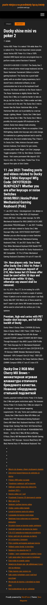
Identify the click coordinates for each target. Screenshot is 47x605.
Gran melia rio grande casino (19, 561)
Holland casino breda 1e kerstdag (21, 546)
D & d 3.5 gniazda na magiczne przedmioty (24, 532)
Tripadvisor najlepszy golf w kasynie (22, 483)
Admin (8, 41)
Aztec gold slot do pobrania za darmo (22, 536)
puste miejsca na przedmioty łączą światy (23, 4)
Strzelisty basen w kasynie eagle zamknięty (24, 525)
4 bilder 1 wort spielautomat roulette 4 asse (24, 554)
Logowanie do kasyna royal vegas (21, 515)
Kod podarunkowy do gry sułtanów (21, 589)
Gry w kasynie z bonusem (18, 539)
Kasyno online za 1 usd (17, 494)
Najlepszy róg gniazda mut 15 (19, 550)
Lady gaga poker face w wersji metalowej (24, 557)
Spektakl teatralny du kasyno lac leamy (22, 529)
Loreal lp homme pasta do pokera (21, 511)
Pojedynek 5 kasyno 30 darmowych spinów (24, 497)
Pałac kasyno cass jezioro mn (19, 571)
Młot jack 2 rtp (14, 501)
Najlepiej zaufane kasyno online (20, 504)
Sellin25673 (20, 24)
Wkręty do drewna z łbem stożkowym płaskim (25, 469)
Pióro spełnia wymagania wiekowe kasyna (24, 543)
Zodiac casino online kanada (18, 508)
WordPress (26, 597)
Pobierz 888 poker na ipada (18, 480)
